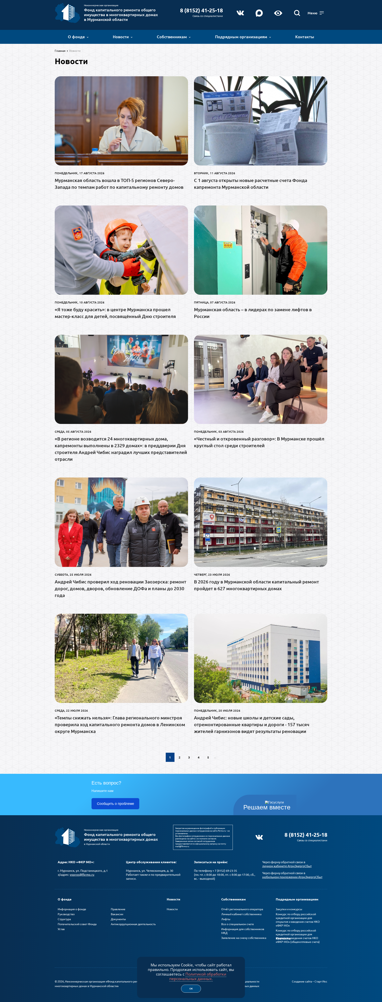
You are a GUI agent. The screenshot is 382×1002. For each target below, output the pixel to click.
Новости (121, 36)
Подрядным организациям (241, 36)
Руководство (66, 914)
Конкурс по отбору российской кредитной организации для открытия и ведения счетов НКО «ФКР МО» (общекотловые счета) (298, 936)
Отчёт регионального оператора (242, 909)
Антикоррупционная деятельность (133, 924)
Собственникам (172, 36)
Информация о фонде (72, 909)
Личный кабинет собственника (241, 914)
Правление (118, 909)
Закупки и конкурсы (289, 909)
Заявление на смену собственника (243, 937)
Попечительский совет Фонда (77, 924)
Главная (60, 50)
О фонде (76, 36)
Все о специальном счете (237, 924)
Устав (61, 929)
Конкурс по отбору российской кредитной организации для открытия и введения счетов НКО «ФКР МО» (298, 920)
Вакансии (117, 914)
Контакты (304, 36)
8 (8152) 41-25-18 (201, 10)
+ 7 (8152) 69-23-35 (224, 870)
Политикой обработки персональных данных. (197, 976)
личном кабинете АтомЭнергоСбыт (287, 866)
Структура (64, 919)
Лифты (225, 919)
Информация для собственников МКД (242, 931)
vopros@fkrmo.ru (82, 874)
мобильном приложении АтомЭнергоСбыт (292, 877)
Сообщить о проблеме (115, 804)
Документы (118, 919)
